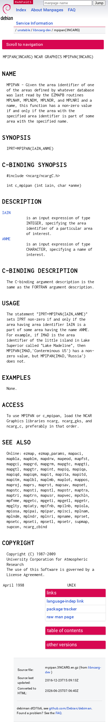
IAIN (6, 212)
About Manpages (47, 9)
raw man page (60, 616)
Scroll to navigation (24, 44)
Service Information (34, 23)
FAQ (71, 9)
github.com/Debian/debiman (70, 708)
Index (21, 9)
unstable (24, 30)
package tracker (62, 608)
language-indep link (65, 601)
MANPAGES (23, 2)
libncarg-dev (42, 30)
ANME (6, 239)
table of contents (65, 630)
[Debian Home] (6, 10)
